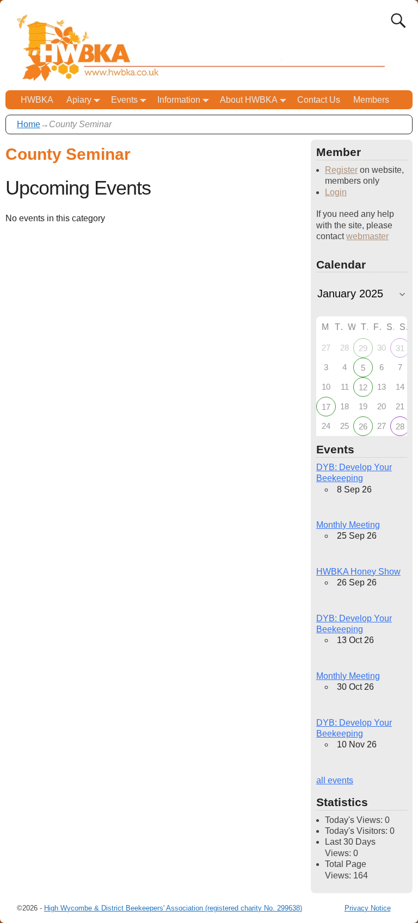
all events (334, 780)
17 (326, 406)
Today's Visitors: (357, 830)
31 (400, 348)
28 (400, 426)
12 (363, 387)
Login (336, 192)
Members (371, 99)
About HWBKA (249, 99)
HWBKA (37, 99)
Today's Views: (355, 820)
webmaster (367, 236)
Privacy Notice (368, 908)
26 (363, 426)
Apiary (78, 99)
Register (341, 169)
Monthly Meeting (348, 524)
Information (178, 99)
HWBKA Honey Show (358, 571)
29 (363, 348)
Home (28, 124)
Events (124, 99)
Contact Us (318, 99)
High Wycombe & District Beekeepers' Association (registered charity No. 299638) (173, 908)
